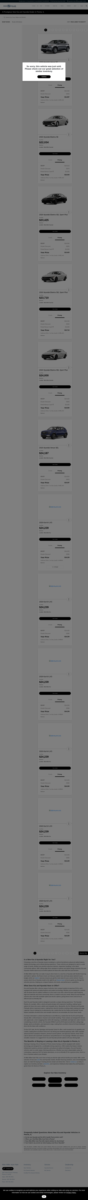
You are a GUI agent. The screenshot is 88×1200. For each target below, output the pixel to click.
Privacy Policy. (71, 1192)
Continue (44, 76)
